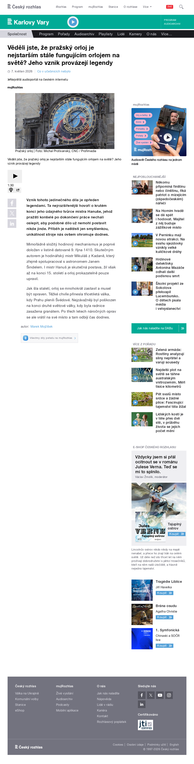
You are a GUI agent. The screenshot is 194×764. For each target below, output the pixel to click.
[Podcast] (11, 190)
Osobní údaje (135, 744)
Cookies (118, 744)
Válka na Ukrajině (27, 693)
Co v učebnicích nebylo (54, 71)
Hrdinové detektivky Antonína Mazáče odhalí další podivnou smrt (170, 267)
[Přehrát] (15, 176)
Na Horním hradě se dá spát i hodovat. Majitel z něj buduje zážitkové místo (170, 219)
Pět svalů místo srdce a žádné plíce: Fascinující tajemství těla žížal (171, 400)
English (174, 744)
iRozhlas (61, 6)
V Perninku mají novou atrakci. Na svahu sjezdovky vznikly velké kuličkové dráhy (170, 243)
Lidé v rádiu (105, 705)
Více (166, 34)
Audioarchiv (172, 24)
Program (77, 6)
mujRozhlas (95, 6)
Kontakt (102, 716)
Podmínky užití (156, 744)
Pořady (64, 34)
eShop (19, 710)
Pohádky (140, 129)
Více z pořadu (144, 344)
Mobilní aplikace (67, 710)
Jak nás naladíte (108, 693)
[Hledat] (181, 7)
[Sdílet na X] (12, 213)
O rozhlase (131, 6)
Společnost (17, 34)
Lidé (121, 34)
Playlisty (106, 34)
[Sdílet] (17, 190)
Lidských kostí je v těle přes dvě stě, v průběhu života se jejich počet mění (169, 422)
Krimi (138, 122)
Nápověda (104, 699)
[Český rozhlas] (24, 7)
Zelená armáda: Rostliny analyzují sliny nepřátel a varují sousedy (170, 356)
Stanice (113, 6)
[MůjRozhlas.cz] (15, 88)
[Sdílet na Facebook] (12, 203)
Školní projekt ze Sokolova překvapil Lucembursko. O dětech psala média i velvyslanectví (169, 296)
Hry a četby (142, 115)
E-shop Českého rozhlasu (154, 447)
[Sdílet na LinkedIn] (12, 223)
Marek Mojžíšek (42, 326)
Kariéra (102, 710)
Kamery (135, 34)
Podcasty (62, 705)
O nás (152, 34)
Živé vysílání (142, 142)
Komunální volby (26, 699)
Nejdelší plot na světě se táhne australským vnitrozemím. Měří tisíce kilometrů (170, 378)
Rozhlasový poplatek (111, 722)
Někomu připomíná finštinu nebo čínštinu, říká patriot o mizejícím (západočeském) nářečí (171, 192)
